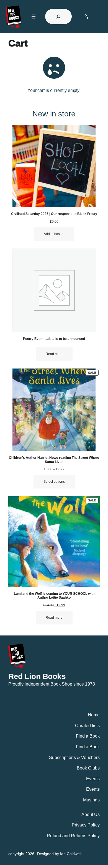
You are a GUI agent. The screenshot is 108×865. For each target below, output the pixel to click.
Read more (54, 354)
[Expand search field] (58, 16)
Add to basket (54, 234)
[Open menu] (33, 16)
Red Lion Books (37, 676)
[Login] (85, 16)
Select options (54, 482)
